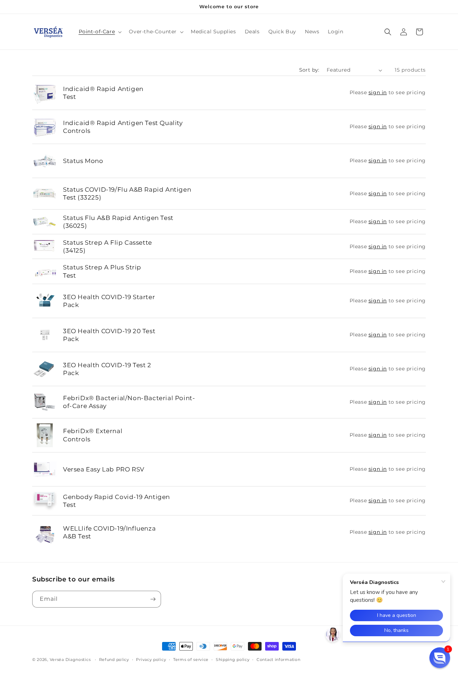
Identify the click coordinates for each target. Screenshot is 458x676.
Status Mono (83, 160)
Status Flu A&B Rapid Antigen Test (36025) (118, 221)
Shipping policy (233, 659)
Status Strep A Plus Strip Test (102, 271)
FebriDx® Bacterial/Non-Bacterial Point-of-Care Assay (129, 401)
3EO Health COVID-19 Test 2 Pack (107, 369)
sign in (378, 92)
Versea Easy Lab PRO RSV (104, 469)
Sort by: (309, 70)
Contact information (278, 659)
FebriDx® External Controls (92, 434)
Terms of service (191, 659)
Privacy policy (151, 659)
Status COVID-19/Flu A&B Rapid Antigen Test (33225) (127, 193)
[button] (99, 31)
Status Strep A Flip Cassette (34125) (107, 246)
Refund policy (114, 659)
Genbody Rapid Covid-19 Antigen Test (116, 500)
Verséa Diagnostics (70, 659)
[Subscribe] (153, 599)
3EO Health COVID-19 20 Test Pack (109, 334)
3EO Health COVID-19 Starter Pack (109, 300)
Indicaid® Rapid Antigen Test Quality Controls (123, 126)
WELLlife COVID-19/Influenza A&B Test (109, 532)
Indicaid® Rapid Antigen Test (103, 92)
